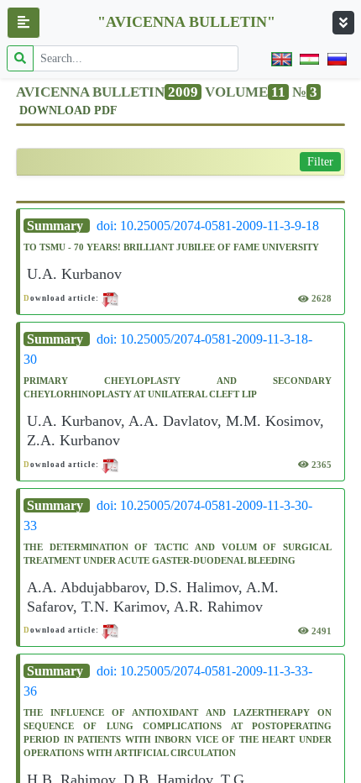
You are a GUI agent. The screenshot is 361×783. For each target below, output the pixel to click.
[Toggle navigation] (343, 22)
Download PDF (68, 110)
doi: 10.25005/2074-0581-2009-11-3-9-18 (208, 225)
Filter (320, 161)
